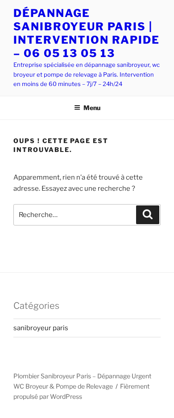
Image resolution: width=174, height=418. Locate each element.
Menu (91, 107)
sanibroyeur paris (40, 328)
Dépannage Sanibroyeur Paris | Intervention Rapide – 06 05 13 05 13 (86, 33)
